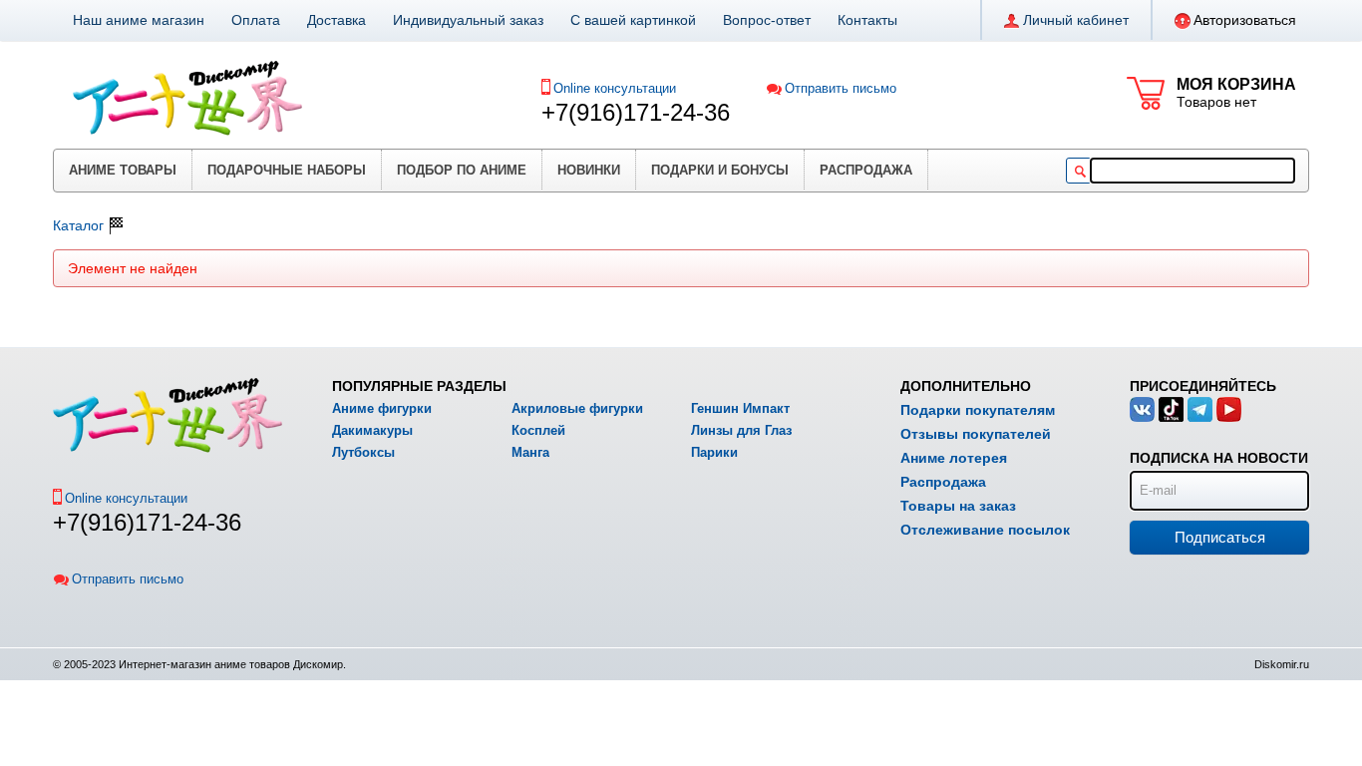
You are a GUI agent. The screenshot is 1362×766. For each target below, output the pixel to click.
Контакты (867, 20)
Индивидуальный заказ (468, 20)
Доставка (336, 20)
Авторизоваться (1244, 20)
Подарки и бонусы (720, 170)
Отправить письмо (840, 88)
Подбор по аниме (461, 170)
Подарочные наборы (286, 170)
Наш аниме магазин (138, 20)
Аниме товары (122, 170)
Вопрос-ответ (767, 20)
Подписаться (1220, 537)
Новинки (588, 170)
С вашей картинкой (633, 20)
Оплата (255, 20)
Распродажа (866, 170)
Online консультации (614, 88)
